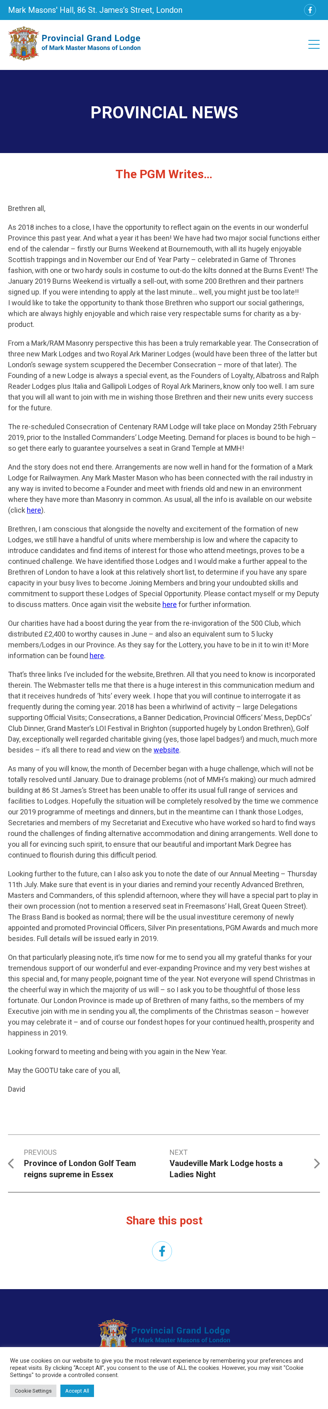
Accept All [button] (77, 1391)
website (166, 750)
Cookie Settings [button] (33, 1391)
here (34, 510)
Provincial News (164, 112)
